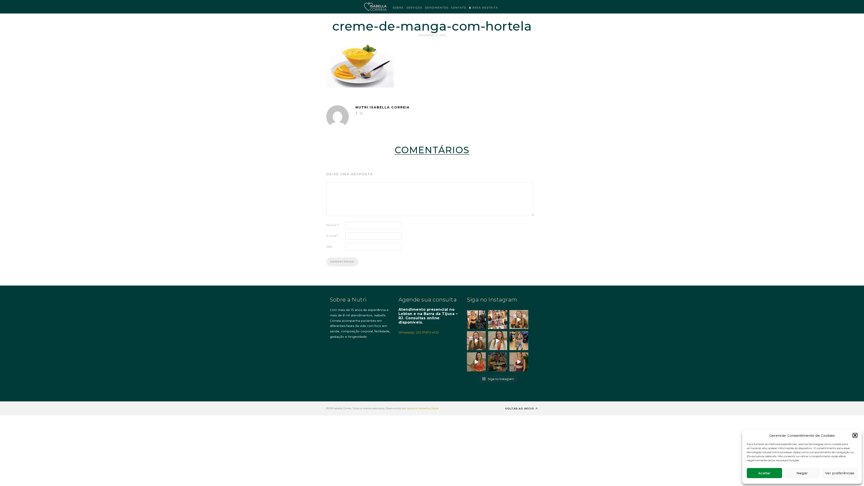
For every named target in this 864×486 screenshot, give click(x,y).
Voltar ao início (520, 408)
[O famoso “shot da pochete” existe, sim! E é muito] (518, 319)
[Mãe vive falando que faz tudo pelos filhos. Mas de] (497, 361)
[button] (855, 435)
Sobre (398, 7)
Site (329, 247)
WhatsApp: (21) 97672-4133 (418, 332)
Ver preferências (839, 473)
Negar (802, 473)
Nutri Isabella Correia (383, 107)
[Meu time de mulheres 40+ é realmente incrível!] (497, 319)
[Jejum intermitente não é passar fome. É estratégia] (476, 319)
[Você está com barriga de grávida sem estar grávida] (476, 361)
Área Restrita (484, 7)
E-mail (332, 236)
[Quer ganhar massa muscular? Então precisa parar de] (518, 361)
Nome (332, 225)
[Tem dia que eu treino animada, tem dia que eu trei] (518, 340)
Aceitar (764, 473)
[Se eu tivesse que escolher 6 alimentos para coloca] (497, 340)
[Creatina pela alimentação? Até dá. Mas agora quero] (476, 340)
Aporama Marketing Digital (423, 408)
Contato (458, 7)
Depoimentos (436, 7)
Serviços (414, 7)
